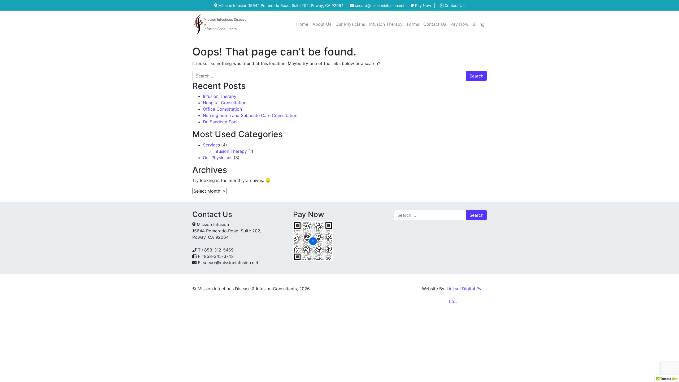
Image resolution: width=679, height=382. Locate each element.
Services (211, 144)
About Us (321, 24)
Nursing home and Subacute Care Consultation (250, 115)
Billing (479, 24)
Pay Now (422, 5)
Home (302, 24)
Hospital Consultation (225, 102)
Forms (413, 24)
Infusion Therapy (386, 24)
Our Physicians (350, 24)
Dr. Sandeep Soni (220, 121)
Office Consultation (223, 109)
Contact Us (454, 5)
